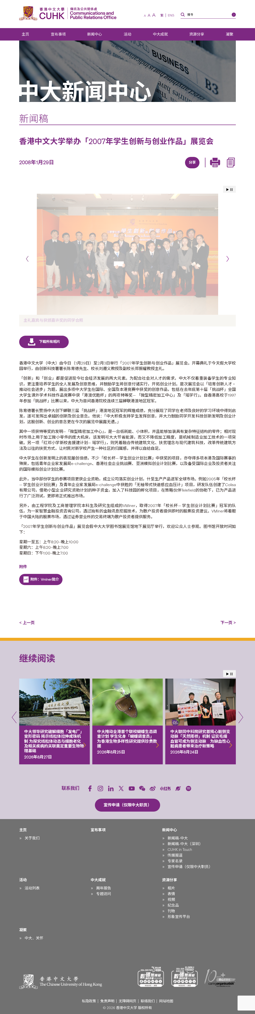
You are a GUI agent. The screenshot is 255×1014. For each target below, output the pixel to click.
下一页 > (228, 622)
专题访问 (103, 894)
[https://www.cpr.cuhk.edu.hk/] (92, 13)
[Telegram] (186, 169)
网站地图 (166, 1001)
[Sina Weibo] (197, 169)
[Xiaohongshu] (165, 788)
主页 (25, 34)
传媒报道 (175, 855)
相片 (171, 888)
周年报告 (103, 888)
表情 (171, 894)
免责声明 (107, 1001)
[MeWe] (220, 169)
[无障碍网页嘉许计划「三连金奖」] (151, 977)
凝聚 (229, 34)
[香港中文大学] (43, 13)
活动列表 (32, 888)
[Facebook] (151, 169)
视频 (171, 899)
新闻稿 (33, 119)
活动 (127, 34)
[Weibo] (153, 788)
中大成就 (160, 34)
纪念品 (173, 905)
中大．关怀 (34, 938)
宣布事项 (58, 34)
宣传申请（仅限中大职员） (190, 867)
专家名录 (175, 861)
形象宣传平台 (179, 917)
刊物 (171, 911)
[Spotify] (188, 788)
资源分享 (196, 34)
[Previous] (27, 258)
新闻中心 (94, 34)
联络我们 (148, 1001)
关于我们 (32, 838)
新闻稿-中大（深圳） (185, 844)
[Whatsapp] (208, 169)
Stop (231, 189)
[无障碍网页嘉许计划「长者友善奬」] (184, 977)
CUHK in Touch (180, 849)
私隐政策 (89, 1001)
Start (227, 189)
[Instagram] (100, 788)
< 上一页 (27, 622)
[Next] (227, 258)
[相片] (127, 254)
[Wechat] (142, 788)
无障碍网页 (127, 1001)
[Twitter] (174, 169)
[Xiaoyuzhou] (178, 788)
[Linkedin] (163, 169)
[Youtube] (132, 788)
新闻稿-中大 (178, 838)
